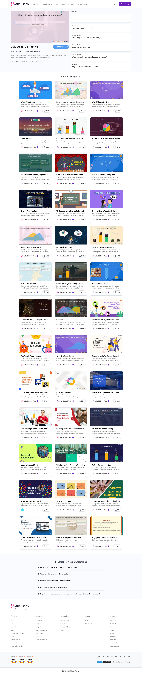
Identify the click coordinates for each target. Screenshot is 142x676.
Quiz (12, 620)
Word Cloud (14, 627)
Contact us (114, 624)
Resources (60, 4)
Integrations (64, 616)
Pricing (71, 4)
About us (113, 620)
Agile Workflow (27, 61)
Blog (37, 624)
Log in (114, 4)
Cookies (113, 636)
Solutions (47, 4)
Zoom (62, 630)
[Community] (107, 656)
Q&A (12, 630)
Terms (112, 630)
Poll (12, 624)
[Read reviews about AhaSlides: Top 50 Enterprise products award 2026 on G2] (30, 659)
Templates (39, 627)
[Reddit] (128, 656)
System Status (117, 662)
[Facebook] (120, 656)
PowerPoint (64, 624)
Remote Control (16, 643)
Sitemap (127, 662)
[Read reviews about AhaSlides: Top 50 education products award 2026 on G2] (22, 659)
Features (36, 4)
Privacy (112, 633)
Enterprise (82, 4)
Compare (39, 620)
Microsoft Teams (65, 627)
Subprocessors (115, 646)
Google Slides (64, 620)
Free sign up (125, 4)
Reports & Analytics (17, 646)
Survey (13, 636)
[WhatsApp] (103, 656)
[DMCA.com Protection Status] (104, 662)
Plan (86, 620)
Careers (112, 627)
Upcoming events (41, 630)
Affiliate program (41, 636)
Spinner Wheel (15, 639)
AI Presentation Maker (17, 633)
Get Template (62, 47)
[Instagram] (124, 656)
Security (113, 639)
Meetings (39, 61)
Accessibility (114, 643)
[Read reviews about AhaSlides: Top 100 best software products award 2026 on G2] (14, 659)
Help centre (39, 633)
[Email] (99, 656)
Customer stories (41, 639)
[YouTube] (116, 656)
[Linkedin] (111, 656)
